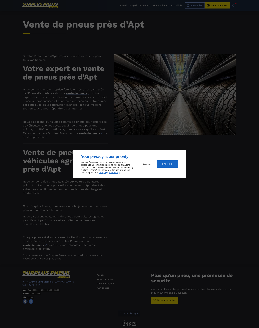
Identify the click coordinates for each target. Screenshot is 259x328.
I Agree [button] (167, 164)
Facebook (113, 172)
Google (102, 172)
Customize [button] (147, 164)
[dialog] (129, 164)
